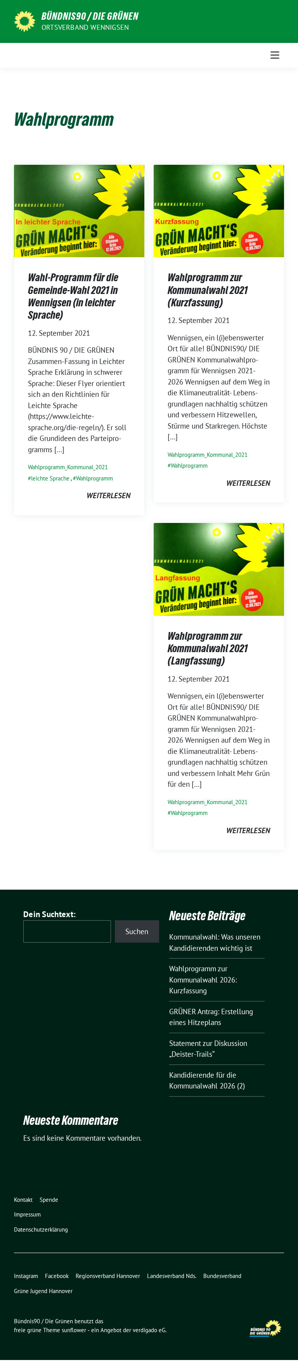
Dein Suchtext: (49, 914)
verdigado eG (149, 1330)
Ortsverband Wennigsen (85, 27)
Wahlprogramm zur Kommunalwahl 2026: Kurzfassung (203, 979)
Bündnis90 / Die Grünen (90, 16)
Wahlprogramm (94, 478)
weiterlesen (108, 495)
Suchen (136, 931)
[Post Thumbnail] (79, 210)
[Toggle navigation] (275, 55)
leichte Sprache (50, 478)
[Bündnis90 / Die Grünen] (24, 20)
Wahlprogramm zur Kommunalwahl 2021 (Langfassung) (208, 648)
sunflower (74, 1330)
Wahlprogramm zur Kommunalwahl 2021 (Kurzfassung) (208, 290)
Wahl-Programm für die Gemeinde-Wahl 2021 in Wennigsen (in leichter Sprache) (73, 296)
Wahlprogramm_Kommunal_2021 (68, 467)
